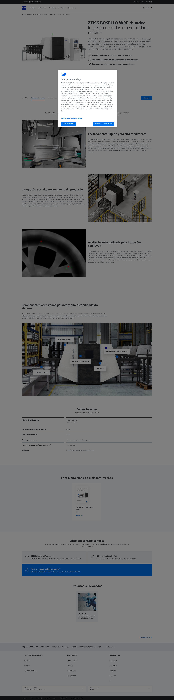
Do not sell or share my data (103, 124)
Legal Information (76, 118)
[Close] (115, 72)
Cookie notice (65, 118)
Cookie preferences (68, 124)
